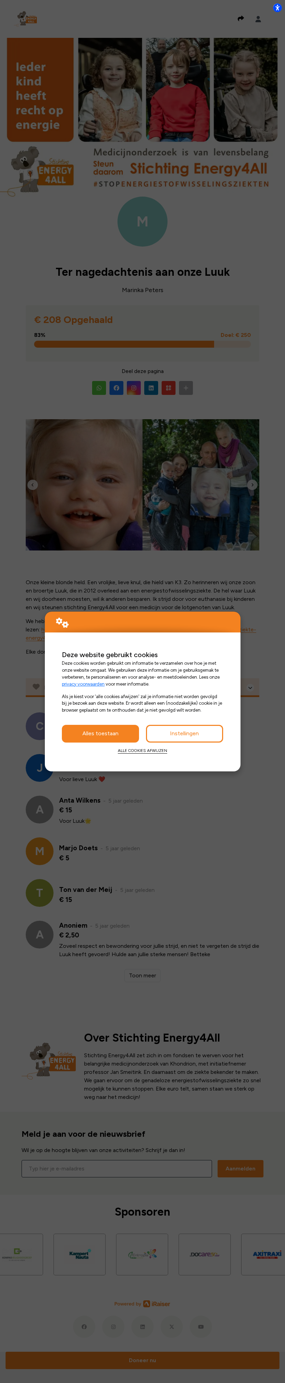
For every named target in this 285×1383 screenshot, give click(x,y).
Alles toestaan (100, 733)
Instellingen (184, 733)
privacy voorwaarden (83, 684)
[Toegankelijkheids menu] (277, 7)
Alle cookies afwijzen (142, 750)
